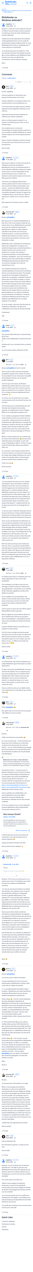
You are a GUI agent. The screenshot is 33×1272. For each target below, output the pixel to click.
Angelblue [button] (9, 24)
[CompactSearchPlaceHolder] (27, 3)
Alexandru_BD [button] (10, 212)
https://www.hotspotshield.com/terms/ (14, 785)
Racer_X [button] (8, 968)
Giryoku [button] (5, 817)
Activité (4, 1227)
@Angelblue (11, 217)
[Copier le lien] (15, 26)
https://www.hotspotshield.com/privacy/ (14, 787)
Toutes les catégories (8, 1221)
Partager (5, 68)
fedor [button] (7, 86)
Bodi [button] (7, 359)
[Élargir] (16, 875)
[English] (11, 3)
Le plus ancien (11, 78)
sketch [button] (8, 325)
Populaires (5, 1229)
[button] (3, 25)
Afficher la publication (22, 830)
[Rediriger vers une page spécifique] (29, 81)
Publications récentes (8, 1224)
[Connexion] (30, 3)
